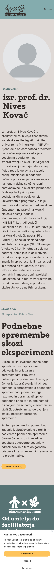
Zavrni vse (27, 568)
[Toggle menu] (51, 9)
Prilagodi (27, 561)
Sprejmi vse (27, 553)
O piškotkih (28, 546)
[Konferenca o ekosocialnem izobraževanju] (15, 9)
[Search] (45, 9)
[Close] (52, 531)
